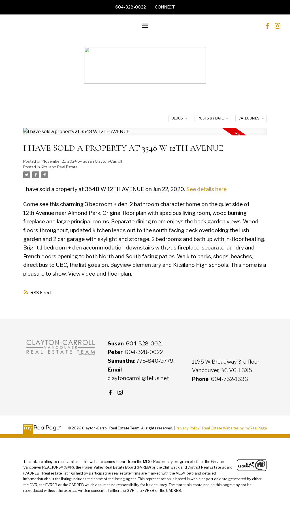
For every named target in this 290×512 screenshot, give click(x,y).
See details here (206, 189)
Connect (165, 7)
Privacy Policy (188, 428)
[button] (130, 7)
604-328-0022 (130, 7)
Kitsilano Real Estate (59, 167)
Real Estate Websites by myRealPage (234, 428)
